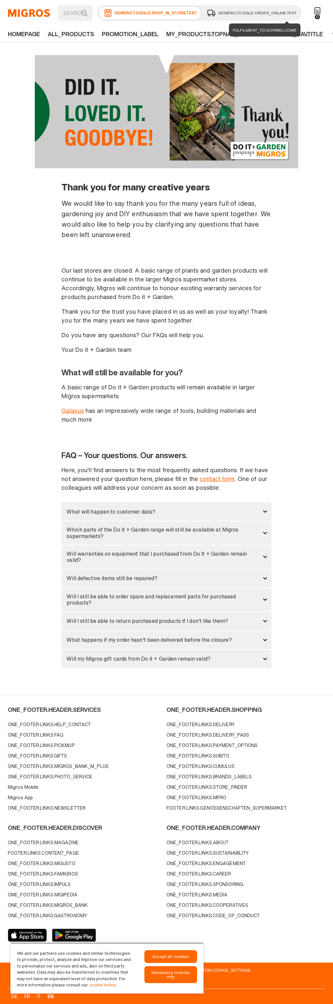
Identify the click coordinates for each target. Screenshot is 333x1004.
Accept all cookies (170, 956)
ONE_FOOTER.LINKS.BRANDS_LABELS (209, 776)
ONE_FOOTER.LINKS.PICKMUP (41, 745)
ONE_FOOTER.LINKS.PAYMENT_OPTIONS (212, 745)
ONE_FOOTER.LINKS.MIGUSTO (41, 863)
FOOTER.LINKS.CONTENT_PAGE (43, 852)
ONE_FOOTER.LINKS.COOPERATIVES (207, 905)
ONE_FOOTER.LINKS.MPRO (196, 797)
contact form (217, 478)
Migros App (20, 797)
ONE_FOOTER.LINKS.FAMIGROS (43, 873)
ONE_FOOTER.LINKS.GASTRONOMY (47, 915)
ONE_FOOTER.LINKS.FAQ (35, 734)
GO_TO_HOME (29, 13)
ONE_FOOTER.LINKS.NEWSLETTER (47, 807)
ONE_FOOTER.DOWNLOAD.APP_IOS (27, 935)
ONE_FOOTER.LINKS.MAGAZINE (43, 842)
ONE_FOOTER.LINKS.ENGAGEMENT (206, 863)
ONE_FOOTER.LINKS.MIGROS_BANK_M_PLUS (58, 766)
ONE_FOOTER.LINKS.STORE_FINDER (206, 787)
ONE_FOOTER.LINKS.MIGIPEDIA (42, 894)
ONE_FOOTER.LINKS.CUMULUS (200, 766)
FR (27, 996)
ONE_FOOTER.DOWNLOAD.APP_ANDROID (74, 935)
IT (39, 996)
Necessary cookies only (171, 974)
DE (14, 996)
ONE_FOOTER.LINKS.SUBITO (198, 755)
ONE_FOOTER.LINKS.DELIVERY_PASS (207, 734)
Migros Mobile (23, 787)
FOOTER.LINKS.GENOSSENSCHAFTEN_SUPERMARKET (226, 807)
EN (50, 996)
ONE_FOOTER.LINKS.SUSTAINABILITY (207, 852)
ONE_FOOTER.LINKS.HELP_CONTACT (49, 724)
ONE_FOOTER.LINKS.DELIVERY (200, 724)
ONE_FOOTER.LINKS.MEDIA (196, 894)
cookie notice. (103, 985)
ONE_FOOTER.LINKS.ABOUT (197, 842)
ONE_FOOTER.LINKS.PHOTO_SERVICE (50, 776)
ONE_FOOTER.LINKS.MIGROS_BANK (48, 905)
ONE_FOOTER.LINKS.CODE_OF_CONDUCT (213, 915)
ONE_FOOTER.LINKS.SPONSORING (204, 884)
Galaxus (72, 410)
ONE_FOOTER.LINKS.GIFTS (37, 755)
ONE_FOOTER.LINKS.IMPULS (39, 884)
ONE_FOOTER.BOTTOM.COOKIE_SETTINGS (207, 970)
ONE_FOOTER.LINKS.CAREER (198, 873)
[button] (166, 511)
